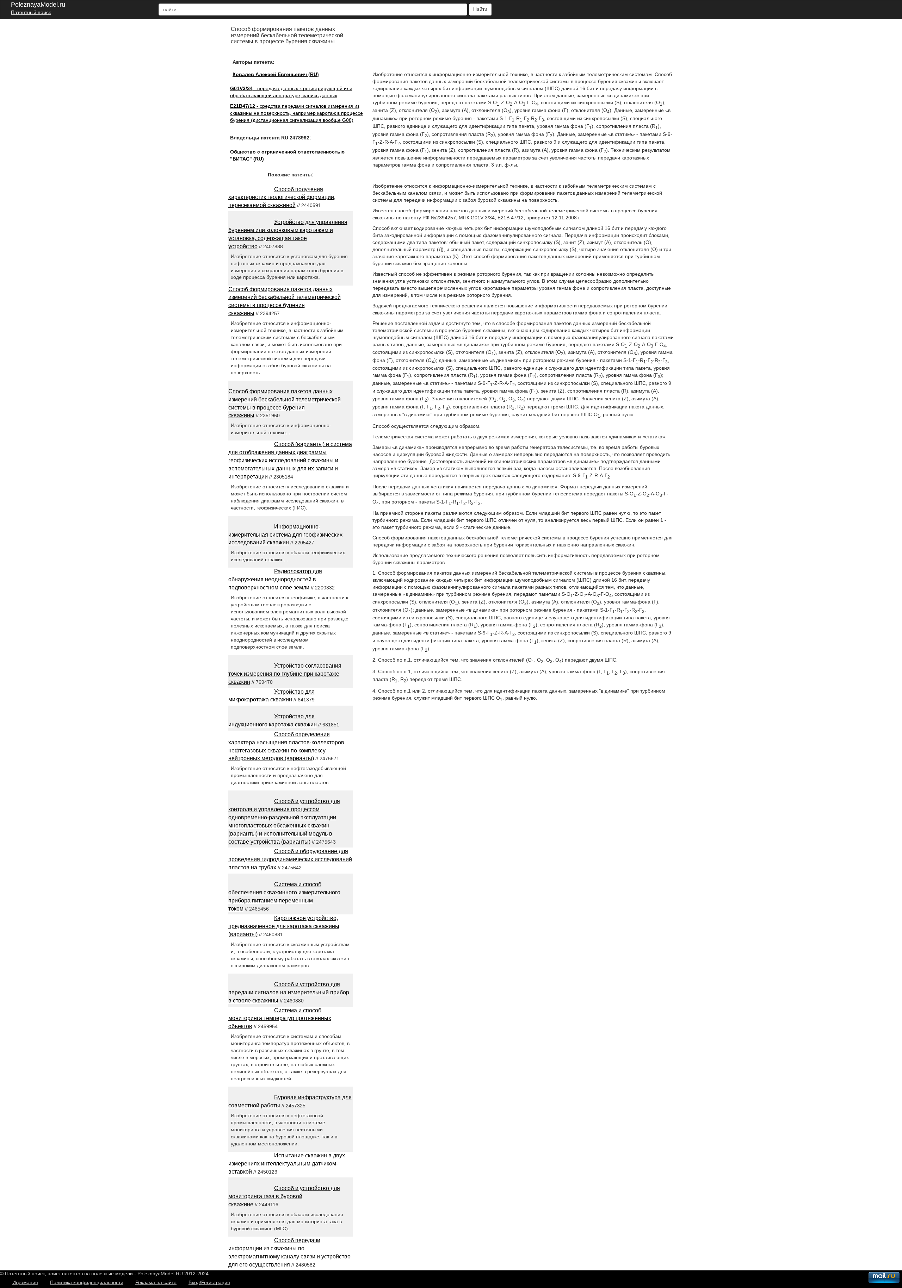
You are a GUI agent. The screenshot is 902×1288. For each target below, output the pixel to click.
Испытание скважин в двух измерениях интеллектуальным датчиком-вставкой (286, 1163)
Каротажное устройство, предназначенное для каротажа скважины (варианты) (283, 926)
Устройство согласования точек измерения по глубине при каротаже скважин (284, 674)
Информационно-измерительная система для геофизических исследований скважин (285, 535)
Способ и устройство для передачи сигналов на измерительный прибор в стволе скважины (288, 992)
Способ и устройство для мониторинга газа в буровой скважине (284, 1196)
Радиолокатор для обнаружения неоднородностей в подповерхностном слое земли (275, 579)
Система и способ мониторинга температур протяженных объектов (279, 1018)
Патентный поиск (31, 12)
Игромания (25, 1282)
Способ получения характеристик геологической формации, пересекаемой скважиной (281, 197)
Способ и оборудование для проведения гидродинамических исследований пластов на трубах (290, 859)
